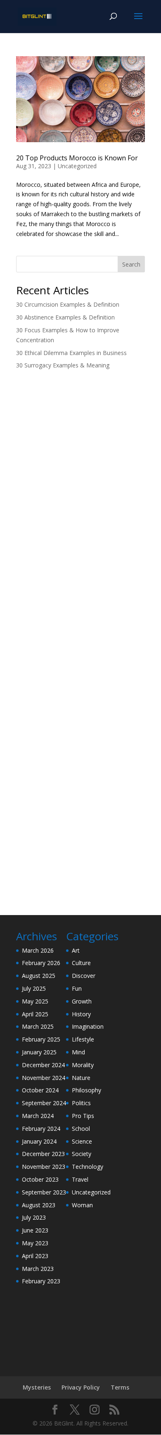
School (81, 1128)
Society (81, 1154)
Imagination (88, 1026)
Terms (120, 1387)
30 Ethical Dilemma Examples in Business (71, 353)
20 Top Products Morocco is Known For (77, 157)
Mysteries (37, 1387)
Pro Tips (83, 1116)
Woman (82, 1205)
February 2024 (41, 1128)
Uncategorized (77, 166)
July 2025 (34, 988)
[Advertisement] (80, 463)
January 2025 (39, 1052)
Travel (80, 1179)
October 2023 (40, 1179)
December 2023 (43, 1154)
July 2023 (34, 1217)
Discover (83, 976)
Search (131, 264)
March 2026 (38, 950)
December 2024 (43, 1065)
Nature (81, 1078)
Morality (83, 1065)
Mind (78, 1052)
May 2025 (35, 1001)
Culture (81, 963)
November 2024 (43, 1078)
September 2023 (44, 1192)
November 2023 (43, 1166)
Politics (81, 1103)
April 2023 (35, 1256)
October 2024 (40, 1090)
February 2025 (41, 1039)
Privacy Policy (81, 1387)
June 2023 (35, 1230)
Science (82, 1141)
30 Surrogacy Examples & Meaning (62, 365)
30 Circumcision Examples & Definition (67, 304)
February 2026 (41, 963)
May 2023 (35, 1243)
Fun (77, 988)
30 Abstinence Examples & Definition (65, 317)
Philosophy (86, 1090)
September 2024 (44, 1103)
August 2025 (38, 976)
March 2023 (38, 1269)
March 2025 (38, 1026)
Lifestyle (83, 1039)
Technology (87, 1166)
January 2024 (39, 1141)
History (81, 1014)
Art (76, 950)
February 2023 (41, 1281)
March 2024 (38, 1116)
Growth (82, 1001)
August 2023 (38, 1205)
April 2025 (35, 1014)
